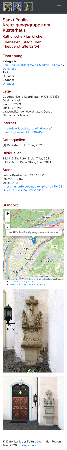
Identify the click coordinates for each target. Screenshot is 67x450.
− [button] (7, 219)
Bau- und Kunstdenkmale (19, 65)
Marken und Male (50, 65)
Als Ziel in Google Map (22, 281)
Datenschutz (27, 445)
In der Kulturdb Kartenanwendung (28, 284)
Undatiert (9, 83)
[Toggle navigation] (59, 6)
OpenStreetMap (46, 278)
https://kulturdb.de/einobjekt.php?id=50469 (32, 186)
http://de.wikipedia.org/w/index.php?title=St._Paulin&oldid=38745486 (28, 130)
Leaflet (32, 278)
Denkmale (9, 68)
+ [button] (7, 213)
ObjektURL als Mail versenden (23, 190)
